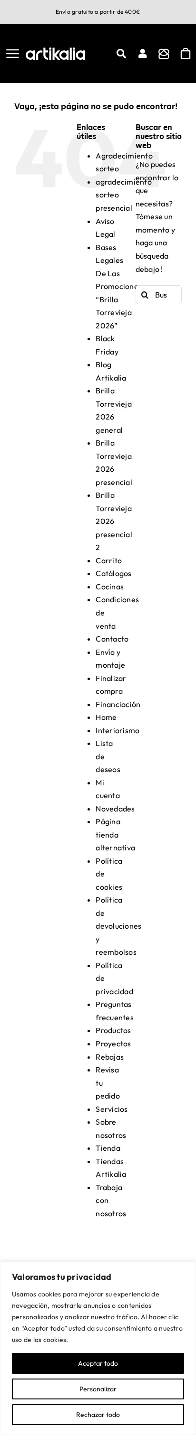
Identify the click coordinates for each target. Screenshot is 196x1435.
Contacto (112, 638)
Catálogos (113, 573)
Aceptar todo (98, 1363)
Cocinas (110, 586)
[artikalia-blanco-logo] (55, 51)
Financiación (118, 704)
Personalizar (98, 1389)
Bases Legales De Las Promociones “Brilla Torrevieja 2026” (119, 286)
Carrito (109, 560)
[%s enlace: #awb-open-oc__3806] (163, 53)
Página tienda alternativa (115, 834)
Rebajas (110, 1057)
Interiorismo (117, 730)
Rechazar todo (98, 1414)
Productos (113, 1030)
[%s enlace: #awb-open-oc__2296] (142, 53)
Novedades (115, 808)
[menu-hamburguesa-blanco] (12, 53)
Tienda (108, 1148)
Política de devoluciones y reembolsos (118, 926)
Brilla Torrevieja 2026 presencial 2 (114, 521)
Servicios (111, 1109)
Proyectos (113, 1043)
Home (106, 717)
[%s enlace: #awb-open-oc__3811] (121, 53)
